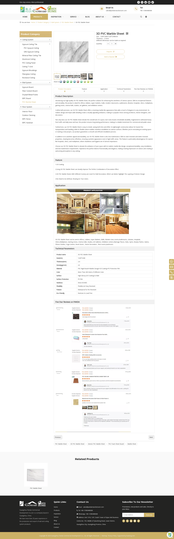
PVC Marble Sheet (29, 102)
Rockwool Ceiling (28, 78)
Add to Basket (109, 57)
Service (56, 517)
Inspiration (57, 514)
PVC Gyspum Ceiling (31, 48)
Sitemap (104, 536)
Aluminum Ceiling (28, 59)
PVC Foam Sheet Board (116, 444)
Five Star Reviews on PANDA (143, 89)
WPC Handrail (27, 123)
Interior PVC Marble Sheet (96, 444)
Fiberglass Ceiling (29, 74)
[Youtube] (145, 2)
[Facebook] (138, 2)
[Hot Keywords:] (141, 17)
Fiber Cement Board (29, 91)
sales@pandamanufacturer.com (116, 11)
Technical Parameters (124, 89)
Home (56, 507)
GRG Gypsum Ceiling (31, 52)
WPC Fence (26, 119)
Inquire (109, 51)
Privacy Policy (112, 536)
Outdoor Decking (28, 115)
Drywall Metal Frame (30, 95)
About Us (57, 524)
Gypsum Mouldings (29, 70)
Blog (55, 520)
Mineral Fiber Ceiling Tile (31, 55)
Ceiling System (27, 40)
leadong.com (130, 536)
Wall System (26, 82)
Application (104, 89)
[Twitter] (142, 2)
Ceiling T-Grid (27, 66)
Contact (56, 527)
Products (57, 510)
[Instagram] (149, 2)
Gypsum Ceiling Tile (29, 44)
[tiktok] (152, 2)
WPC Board (26, 98)
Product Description (64, 89)
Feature (84, 89)
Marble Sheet (131, 444)
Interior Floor (27, 111)
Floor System (27, 107)
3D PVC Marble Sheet (77, 444)
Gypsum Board (27, 87)
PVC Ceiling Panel (28, 63)
